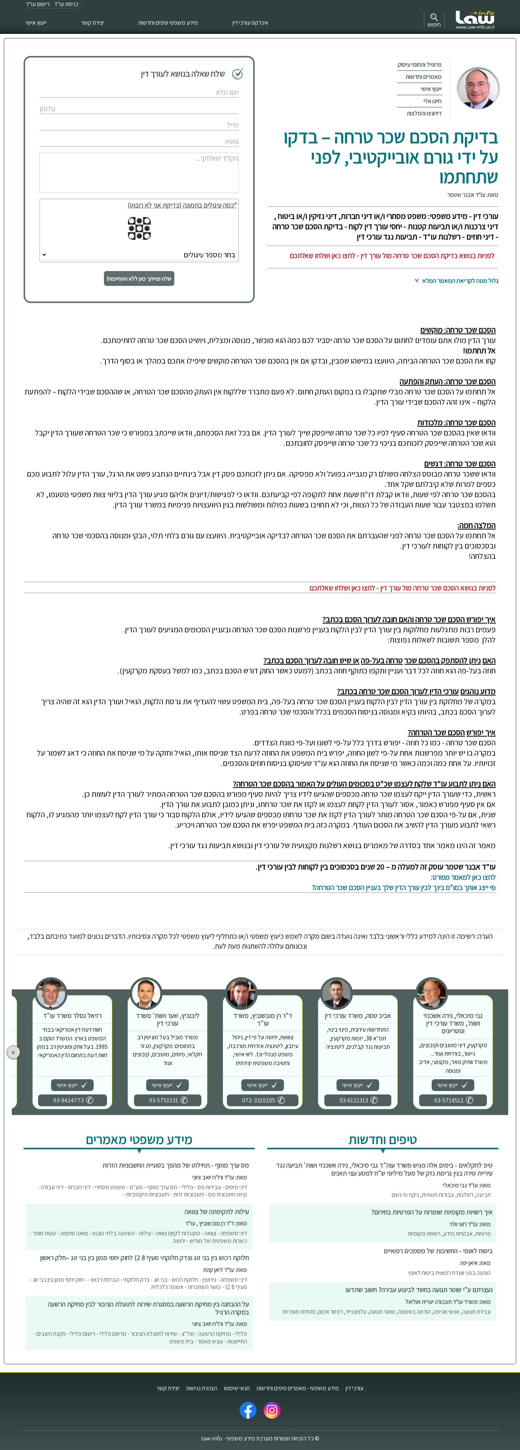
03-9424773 (68, 1100)
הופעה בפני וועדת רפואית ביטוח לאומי (449, 1273)
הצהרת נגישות (201, 1388)
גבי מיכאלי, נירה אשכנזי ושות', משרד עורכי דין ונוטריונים (453, 1023)
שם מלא (213, 84)
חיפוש (434, 25)
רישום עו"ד (37, 4)
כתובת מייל (210, 117)
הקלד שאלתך (208, 150)
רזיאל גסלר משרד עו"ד (72, 1015)
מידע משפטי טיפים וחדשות (168, 23)
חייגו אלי (433, 101)
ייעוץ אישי (36, 23)
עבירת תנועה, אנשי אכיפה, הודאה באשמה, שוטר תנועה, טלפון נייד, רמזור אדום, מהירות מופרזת (386, 1312)
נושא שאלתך (209, 133)
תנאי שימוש (237, 1388)
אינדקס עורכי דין (250, 23)
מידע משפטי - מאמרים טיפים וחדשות (298, 1388)
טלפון (215, 101)
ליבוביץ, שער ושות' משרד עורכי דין (167, 1019)
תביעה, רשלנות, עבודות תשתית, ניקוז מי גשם (441, 1195)
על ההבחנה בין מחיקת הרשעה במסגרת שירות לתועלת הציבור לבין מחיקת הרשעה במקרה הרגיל (148, 1308)
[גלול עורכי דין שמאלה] (13, 1052)
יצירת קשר (92, 23)
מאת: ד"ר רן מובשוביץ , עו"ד (216, 1223)
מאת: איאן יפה (475, 1263)
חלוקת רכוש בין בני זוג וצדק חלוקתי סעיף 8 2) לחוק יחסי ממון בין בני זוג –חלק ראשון (144, 1257)
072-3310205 (258, 1100)
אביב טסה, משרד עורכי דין (358, 1015)
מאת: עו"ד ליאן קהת (225, 1270)
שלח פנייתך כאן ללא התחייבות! (139, 278)
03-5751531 (163, 1100)
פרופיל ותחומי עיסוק (420, 65)
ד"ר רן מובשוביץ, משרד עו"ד (262, 1019)
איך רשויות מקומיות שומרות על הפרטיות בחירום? (432, 1212)
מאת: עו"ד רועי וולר (470, 1224)
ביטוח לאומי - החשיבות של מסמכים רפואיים (438, 1250)
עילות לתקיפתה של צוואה (217, 1211)
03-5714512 (449, 1100)
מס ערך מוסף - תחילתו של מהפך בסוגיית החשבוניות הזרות (175, 1165)
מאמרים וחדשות (424, 77)
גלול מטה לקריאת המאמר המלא (459, 280)
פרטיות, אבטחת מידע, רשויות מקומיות (449, 1234)
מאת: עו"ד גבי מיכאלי (467, 1185)
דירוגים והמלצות (424, 113)
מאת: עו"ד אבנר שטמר (472, 195)
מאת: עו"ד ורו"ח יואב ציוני (219, 1177)
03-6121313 (354, 1100)
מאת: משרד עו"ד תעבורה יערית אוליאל (448, 1302)
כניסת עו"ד (66, 4)
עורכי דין (355, 1388)
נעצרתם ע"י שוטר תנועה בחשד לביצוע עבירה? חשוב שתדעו (419, 1289)
